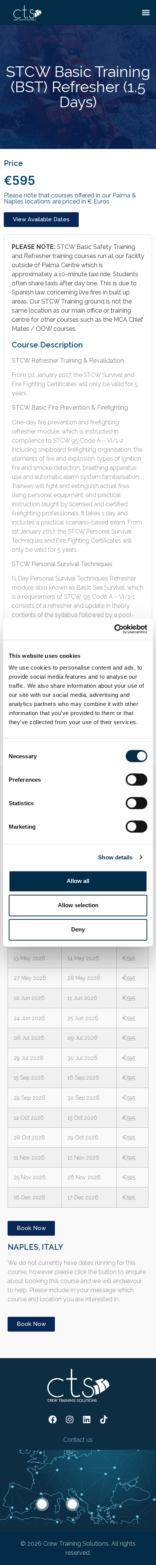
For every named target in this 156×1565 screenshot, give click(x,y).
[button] (146, 12)
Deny (78, 929)
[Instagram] (69, 1419)
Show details (115, 857)
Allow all (78, 881)
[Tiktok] (103, 1419)
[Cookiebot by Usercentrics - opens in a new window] (114, 629)
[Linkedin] (86, 1419)
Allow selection (78, 905)
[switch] (136, 779)
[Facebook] (52, 1419)
